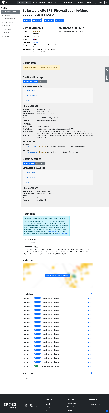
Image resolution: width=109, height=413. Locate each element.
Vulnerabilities (68, 2)
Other (27, 100)
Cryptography (29, 90)
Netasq (35, 42)
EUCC (34, 2)
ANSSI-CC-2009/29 (32, 146)
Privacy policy (71, 407)
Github (48, 404)
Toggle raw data (29, 378)
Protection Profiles (45, 2)
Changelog (70, 410)
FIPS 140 (57, 2)
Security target (8, 22)
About (89, 2)
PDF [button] (40, 82)
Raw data (6, 36)
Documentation (71, 403)
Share (60, 20)
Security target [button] (29, 163)
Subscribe (49, 20)
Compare (38, 20)
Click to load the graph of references (57, 275)
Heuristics (7, 26)
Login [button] (100, 2)
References (7, 29)
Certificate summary (10, 12)
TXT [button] (45, 82)
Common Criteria (23, 2)
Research (49, 411)
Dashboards (80, 2)
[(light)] (106, 2)
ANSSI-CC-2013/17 (32, 152)
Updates (6, 33)
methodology (53, 232)
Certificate (7, 15)
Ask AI (27, 20)
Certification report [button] (31, 82)
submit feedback (62, 234)
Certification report (9, 19)
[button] (91, 294)
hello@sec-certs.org (94, 404)
